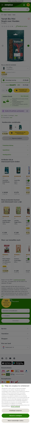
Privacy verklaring (15, 406)
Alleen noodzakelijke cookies (15, 420)
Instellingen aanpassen (15, 410)
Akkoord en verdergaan (15, 415)
